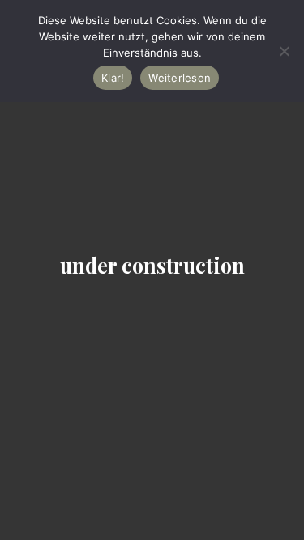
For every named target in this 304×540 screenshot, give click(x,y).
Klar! (112, 77)
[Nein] (284, 51)
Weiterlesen (179, 77)
